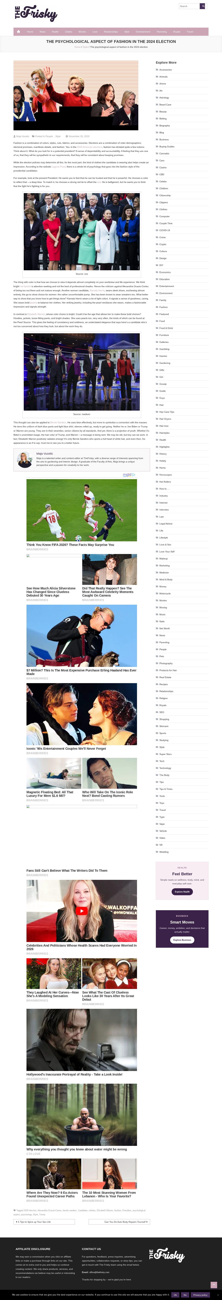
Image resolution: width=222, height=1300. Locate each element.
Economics (165, 272)
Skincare (163, 726)
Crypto (162, 244)
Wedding (164, 852)
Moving (163, 607)
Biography (164, 125)
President (126, 1210)
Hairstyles (164, 433)
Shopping (164, 719)
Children (163, 188)
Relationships (111, 31)
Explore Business (182, 940)
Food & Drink (166, 328)
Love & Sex (165, 544)
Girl (161, 377)
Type (161, 817)
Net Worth (164, 628)
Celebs (68, 31)
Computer (164, 216)
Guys (162, 398)
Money (162, 586)
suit (99, 182)
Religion (163, 698)
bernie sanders (70, 1210)
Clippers (163, 202)
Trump (42, 1214)
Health (55, 31)
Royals (176, 31)
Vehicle (163, 831)
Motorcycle (165, 593)
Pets (161, 656)
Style (126, 31)
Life (161, 530)
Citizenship (165, 195)
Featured (164, 314)
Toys (161, 803)
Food (162, 321)
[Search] (202, 6)
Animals (163, 76)
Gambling (164, 349)
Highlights (164, 447)
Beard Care (165, 104)
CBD (161, 174)
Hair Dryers (165, 419)
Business (164, 139)
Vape (162, 824)
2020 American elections (89, 147)
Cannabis (164, 153)
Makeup (163, 558)
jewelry (33, 302)
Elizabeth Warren (36, 314)
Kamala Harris (97, 290)
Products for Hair (168, 670)
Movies (82, 31)
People (49, 136)
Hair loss (163, 426)
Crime (162, 237)
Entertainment (143, 31)
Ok (175, 1295)
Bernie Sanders (58, 422)
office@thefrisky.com (99, 1272)
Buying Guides (166, 146)
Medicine (164, 572)
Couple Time (165, 223)
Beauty (163, 111)
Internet (163, 502)
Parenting (162, 31)
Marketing (164, 565)
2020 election (30, 1210)
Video (162, 838)
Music (162, 614)
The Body (164, 775)
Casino (163, 167)
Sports (162, 733)
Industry (163, 495)
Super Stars (165, 754)
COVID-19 (164, 230)
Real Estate (165, 677)
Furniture (164, 335)
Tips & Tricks (165, 789)
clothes (92, 1210)
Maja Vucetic (22, 136)
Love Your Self (166, 551)
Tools (162, 796)
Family (162, 300)
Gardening (164, 363)
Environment (165, 293)
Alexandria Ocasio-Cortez (50, 1210)
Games (163, 356)
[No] (218, 1295)
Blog (161, 132)
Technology (165, 768)
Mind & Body (165, 579)
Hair (161, 405)
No (185, 1295)
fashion (117, 1210)
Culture (163, 251)
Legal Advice (165, 523)
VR (161, 845)
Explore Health (182, 892)
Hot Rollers (165, 481)
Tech (161, 761)
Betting (163, 118)
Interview (164, 509)
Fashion (163, 307)
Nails (161, 621)
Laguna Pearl (58, 166)
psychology (26, 1214)
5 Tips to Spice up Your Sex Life (34, 1222)
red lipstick (25, 286)
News (42, 31)
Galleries (164, 342)
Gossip (163, 384)
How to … (164, 488)
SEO (161, 712)
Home (30, 31)
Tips (161, 782)
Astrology (164, 97)
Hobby (162, 460)
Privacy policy (200, 1295)
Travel (190, 31)
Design (163, 258)
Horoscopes (165, 474)
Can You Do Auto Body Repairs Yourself (124, 1222)
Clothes (163, 209)
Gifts (161, 370)
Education (164, 279)
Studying (163, 740)
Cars (161, 160)
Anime (162, 83)
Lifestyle (163, 537)
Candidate (82, 1210)
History (163, 453)
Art (160, 90)
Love (95, 31)
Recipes (163, 684)
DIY (161, 265)
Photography (166, 663)
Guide (162, 391)
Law (161, 516)
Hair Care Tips (166, 412)
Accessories (165, 69)
